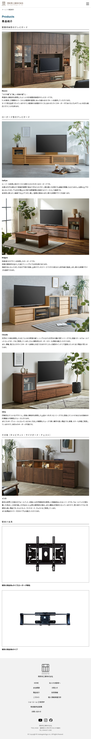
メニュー (87, 4)
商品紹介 (36, 692)
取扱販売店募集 (36, 707)
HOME (36, 683)
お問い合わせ (36, 711)
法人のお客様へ (54, 683)
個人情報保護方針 (54, 697)
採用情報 (54, 692)
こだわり (36, 697)
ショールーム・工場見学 (36, 702)
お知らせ (55, 687)
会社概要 (36, 687)
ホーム (4, 9)
